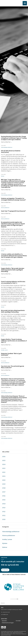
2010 (3, 519)
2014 (3, 504)
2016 (3, 496)
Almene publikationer (5, 207)
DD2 (3, 3)
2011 (3, 515)
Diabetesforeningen (7, 622)
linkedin (2, 627)
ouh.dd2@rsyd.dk (4, 614)
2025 (3, 460)
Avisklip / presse (4, 350)
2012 (3, 511)
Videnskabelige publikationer (6, 147)
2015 (3, 500)
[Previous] (2, 443)
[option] (14, 587)
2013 (3, 507)
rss (5, 627)
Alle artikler (5, 452)
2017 (3, 492)
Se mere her (5, 569)
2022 (3, 472)
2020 (3, 480)
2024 (3, 464)
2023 (3, 468)
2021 (3, 476)
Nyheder (2, 176)
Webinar (4, 547)
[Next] (25, 443)
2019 (3, 484)
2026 (3, 456)
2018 (3, 488)
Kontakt (18, 620)
